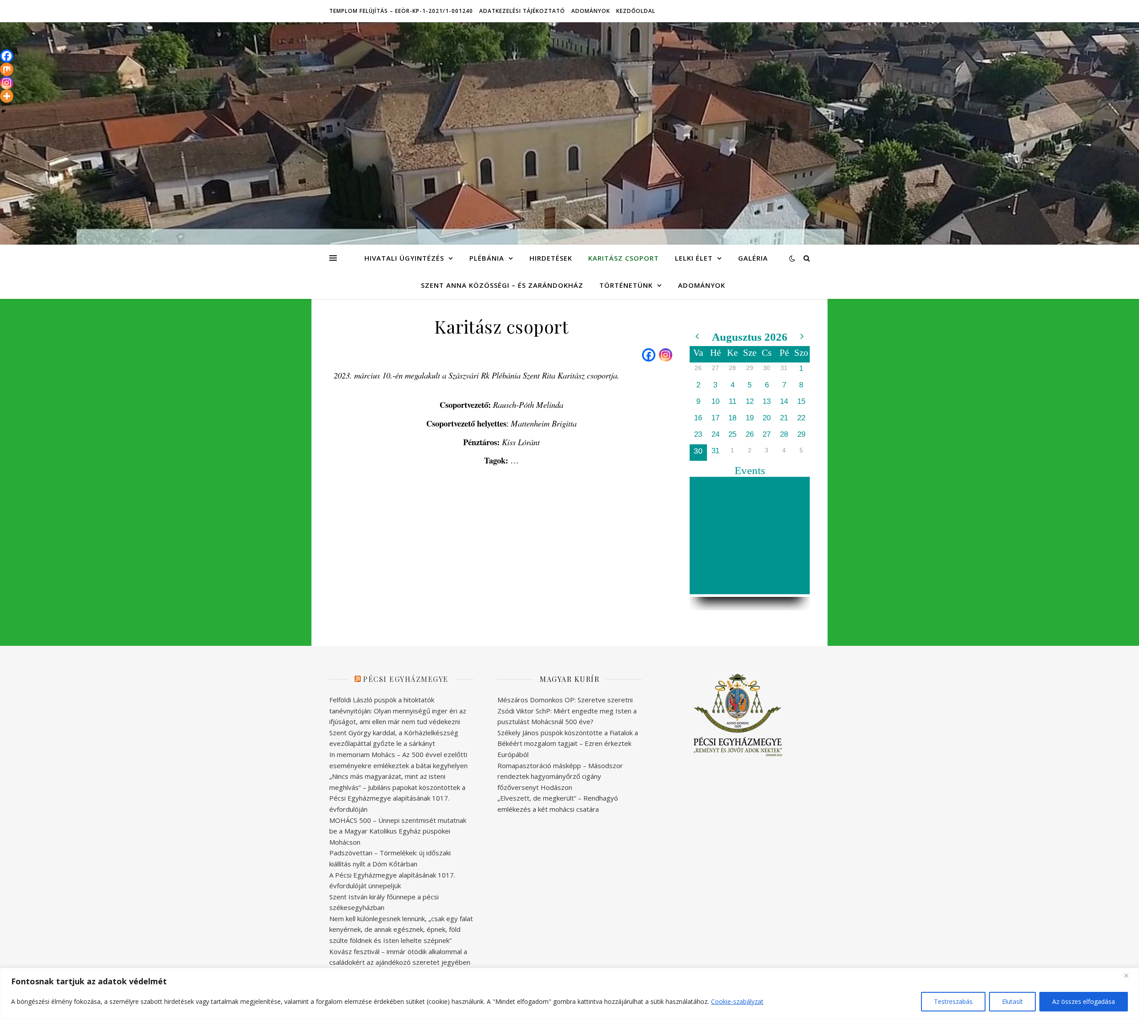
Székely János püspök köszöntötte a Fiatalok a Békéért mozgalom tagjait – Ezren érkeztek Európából (567, 743)
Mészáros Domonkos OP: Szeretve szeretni (565, 699)
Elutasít (1012, 1001)
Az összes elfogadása (1083, 1001)
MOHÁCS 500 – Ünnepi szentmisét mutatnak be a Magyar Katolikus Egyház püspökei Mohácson (397, 831)
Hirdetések (550, 258)
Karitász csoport (623, 258)
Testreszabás (953, 1001)
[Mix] (6, 69)
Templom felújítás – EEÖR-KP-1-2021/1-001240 (401, 11)
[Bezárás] (1129, 975)
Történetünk (626, 285)
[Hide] (3, 111)
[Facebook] (648, 355)
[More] (6, 96)
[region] (569, 993)
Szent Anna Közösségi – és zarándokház (502, 285)
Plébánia (486, 258)
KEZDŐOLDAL (635, 11)
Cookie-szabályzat (737, 1001)
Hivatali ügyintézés (404, 258)
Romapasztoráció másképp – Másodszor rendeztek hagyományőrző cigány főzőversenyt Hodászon (560, 776)
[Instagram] (665, 355)
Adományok (590, 11)
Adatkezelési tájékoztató (522, 11)
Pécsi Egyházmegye (405, 679)
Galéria (753, 258)
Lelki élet (694, 258)
